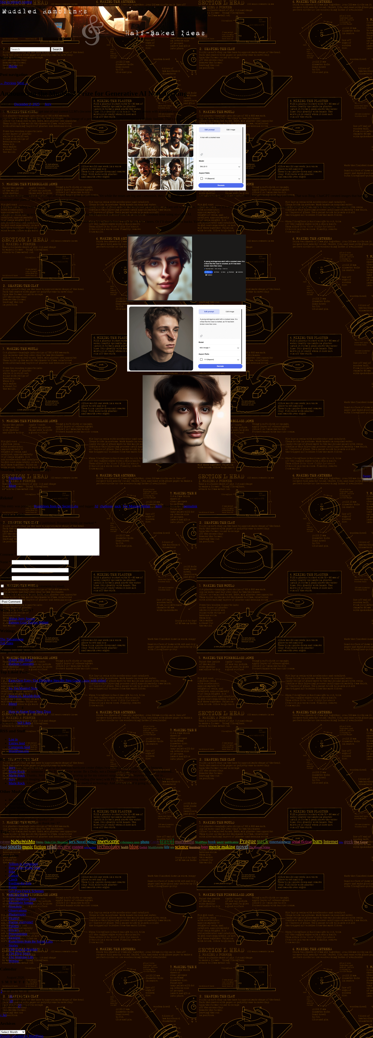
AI (96, 506)
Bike (12, 871)
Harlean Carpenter (21, 663)
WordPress (201, 842)
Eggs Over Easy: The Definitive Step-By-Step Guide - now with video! (57, 680)
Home (13, 66)
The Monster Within (136, 506)
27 (19, 1006)
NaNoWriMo (23, 841)
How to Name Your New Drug (30, 711)
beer (204, 847)
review (64, 846)
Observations (18, 910)
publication (232, 842)
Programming (18, 934)
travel (167, 840)
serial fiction (302, 841)
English (143, 847)
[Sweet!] (363, 469)
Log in (13, 739)
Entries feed (17, 743)
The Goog (361, 842)
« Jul (3, 1015)
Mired (13, 704)
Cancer (13, 875)
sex (172, 847)
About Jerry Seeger (22, 618)
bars (317, 841)
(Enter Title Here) (21, 660)
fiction (40, 846)
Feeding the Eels (20, 883)
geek (348, 841)
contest (77, 847)
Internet (330, 841)
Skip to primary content (16, 2)
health (124, 847)
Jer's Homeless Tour (22, 899)
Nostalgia (15, 906)
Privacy (14, 930)
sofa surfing (90, 847)
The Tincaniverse (12, 639)
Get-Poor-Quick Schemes (26, 891)
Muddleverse (155, 847)
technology (108, 846)
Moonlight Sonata (21, 902)
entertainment (280, 842)
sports (14, 846)
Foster (13, 887)
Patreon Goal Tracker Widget (28, 622)
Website (5, 578)
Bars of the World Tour (24, 868)
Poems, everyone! (21, 922)
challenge (106, 506)
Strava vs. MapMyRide (24, 696)
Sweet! (367, 476)
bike (341, 842)
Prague (247, 841)
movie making (222, 846)
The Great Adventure (23, 949)
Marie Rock (17, 771)
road (52, 846)
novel (242, 846)
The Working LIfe (21, 957)
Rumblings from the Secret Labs (56, 506)
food (3, 847)
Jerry (48, 104)
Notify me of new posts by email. (28, 594)
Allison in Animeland (23, 864)
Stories (13, 945)
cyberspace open (130, 842)
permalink (190, 506)
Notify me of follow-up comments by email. (35, 586)
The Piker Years (19, 953)
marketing (184, 841)
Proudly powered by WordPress (21, 1036)
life (166, 847)
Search (4, 49)
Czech (154, 842)
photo (145, 842)
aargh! (220, 842)
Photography (17, 914)
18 (11, 1001)
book (212, 842)
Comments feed (19, 747)
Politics (14, 926)
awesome (108, 841)
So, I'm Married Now (23, 688)
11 (11, 996)
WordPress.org (19, 751)
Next (22, 83)
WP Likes (24, 723)
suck (118, 506)
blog (134, 846)
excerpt (5, 842)
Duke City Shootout (56, 842)
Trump (40, 842)
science (181, 846)
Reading (14, 937)
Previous (8, 83)
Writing (14, 961)
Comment (8, 554)
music (27, 846)
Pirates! (14, 918)
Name (5, 562)
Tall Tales (6, 643)
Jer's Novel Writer (82, 842)
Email (5, 570)
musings (194, 847)
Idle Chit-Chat (18, 895)
